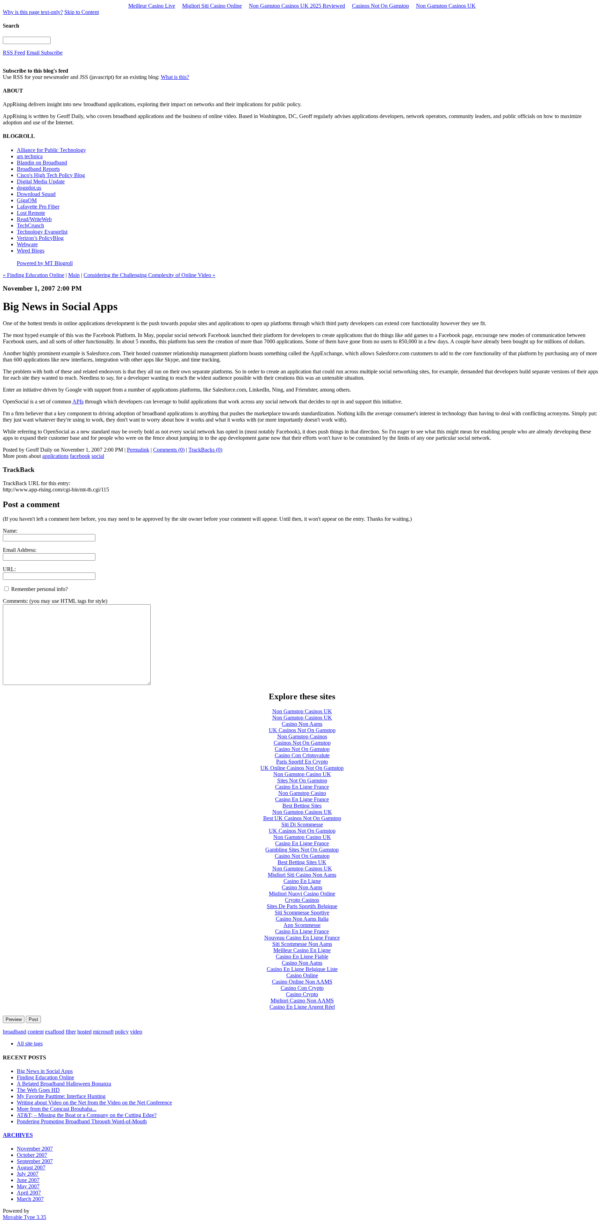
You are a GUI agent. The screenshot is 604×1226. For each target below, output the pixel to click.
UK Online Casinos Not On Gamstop (302, 768)
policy (122, 1032)
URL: (9, 569)
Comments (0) (169, 450)
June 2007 (28, 1180)
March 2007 (30, 1199)
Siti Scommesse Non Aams (302, 944)
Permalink (138, 450)
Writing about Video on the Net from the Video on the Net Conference (94, 1102)
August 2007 (31, 1167)
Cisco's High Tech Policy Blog (51, 175)
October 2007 (32, 1155)
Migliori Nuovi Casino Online (302, 894)
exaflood (54, 1032)
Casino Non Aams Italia (302, 919)
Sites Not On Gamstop (302, 780)
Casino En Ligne (302, 881)
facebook (80, 456)
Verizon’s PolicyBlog (40, 238)
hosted (84, 1032)
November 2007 (35, 1149)
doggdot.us (29, 188)
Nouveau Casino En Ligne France (302, 938)
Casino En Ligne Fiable (302, 956)
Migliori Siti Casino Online (212, 6)
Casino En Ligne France (302, 787)
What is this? (175, 77)
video (136, 1032)
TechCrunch (30, 225)
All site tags (30, 1043)
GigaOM (27, 200)
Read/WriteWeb (34, 219)
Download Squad (36, 194)
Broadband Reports (38, 169)
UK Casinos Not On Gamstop (302, 730)
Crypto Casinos (302, 900)
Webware (27, 244)
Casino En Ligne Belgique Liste (302, 969)
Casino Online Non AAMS (302, 982)
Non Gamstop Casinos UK (446, 6)
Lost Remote (31, 213)
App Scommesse (302, 925)
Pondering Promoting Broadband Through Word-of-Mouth (82, 1121)
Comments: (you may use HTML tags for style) (55, 601)
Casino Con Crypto (302, 988)
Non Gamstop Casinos (302, 736)
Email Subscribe (45, 53)
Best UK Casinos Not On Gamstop (302, 818)
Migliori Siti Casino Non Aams (302, 875)
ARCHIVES (18, 1135)
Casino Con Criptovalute (302, 755)
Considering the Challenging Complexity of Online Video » (149, 275)
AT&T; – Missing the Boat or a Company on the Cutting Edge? (87, 1115)
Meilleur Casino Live (151, 6)
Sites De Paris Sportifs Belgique (302, 906)
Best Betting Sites (302, 806)
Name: (10, 531)
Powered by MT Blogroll (45, 263)
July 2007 (27, 1174)
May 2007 (28, 1186)
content (36, 1032)
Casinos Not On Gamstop (380, 6)
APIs (78, 401)
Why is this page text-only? (33, 12)
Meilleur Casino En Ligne (302, 950)
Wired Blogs (30, 251)
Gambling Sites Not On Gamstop (302, 850)
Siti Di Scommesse (302, 824)
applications (55, 456)
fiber (71, 1032)
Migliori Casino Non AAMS (302, 1001)
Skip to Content (81, 12)
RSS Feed (14, 53)
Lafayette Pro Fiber (38, 207)
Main (74, 275)
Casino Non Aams (302, 724)
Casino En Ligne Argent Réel (302, 1007)
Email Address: (19, 550)
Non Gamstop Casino (302, 793)
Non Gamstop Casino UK (302, 774)
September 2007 (35, 1161)
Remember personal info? (39, 589)
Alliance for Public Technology (51, 150)
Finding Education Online (45, 1077)
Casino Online (302, 975)
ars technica (30, 156)
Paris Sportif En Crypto (302, 762)
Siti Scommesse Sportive (302, 912)
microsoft (103, 1032)
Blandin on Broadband (42, 163)
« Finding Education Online (33, 275)
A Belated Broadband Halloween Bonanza (64, 1084)
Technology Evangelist (42, 232)
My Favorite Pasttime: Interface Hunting (61, 1096)
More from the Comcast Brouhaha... (56, 1109)
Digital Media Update (41, 181)
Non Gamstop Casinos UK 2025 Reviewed (297, 6)
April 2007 (29, 1193)
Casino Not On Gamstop (302, 749)
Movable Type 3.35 (24, 1217)
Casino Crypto (302, 994)
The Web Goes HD (38, 1090)
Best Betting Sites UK (302, 862)
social (98, 456)
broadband (14, 1032)
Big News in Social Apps (45, 1071)
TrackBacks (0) (205, 450)
